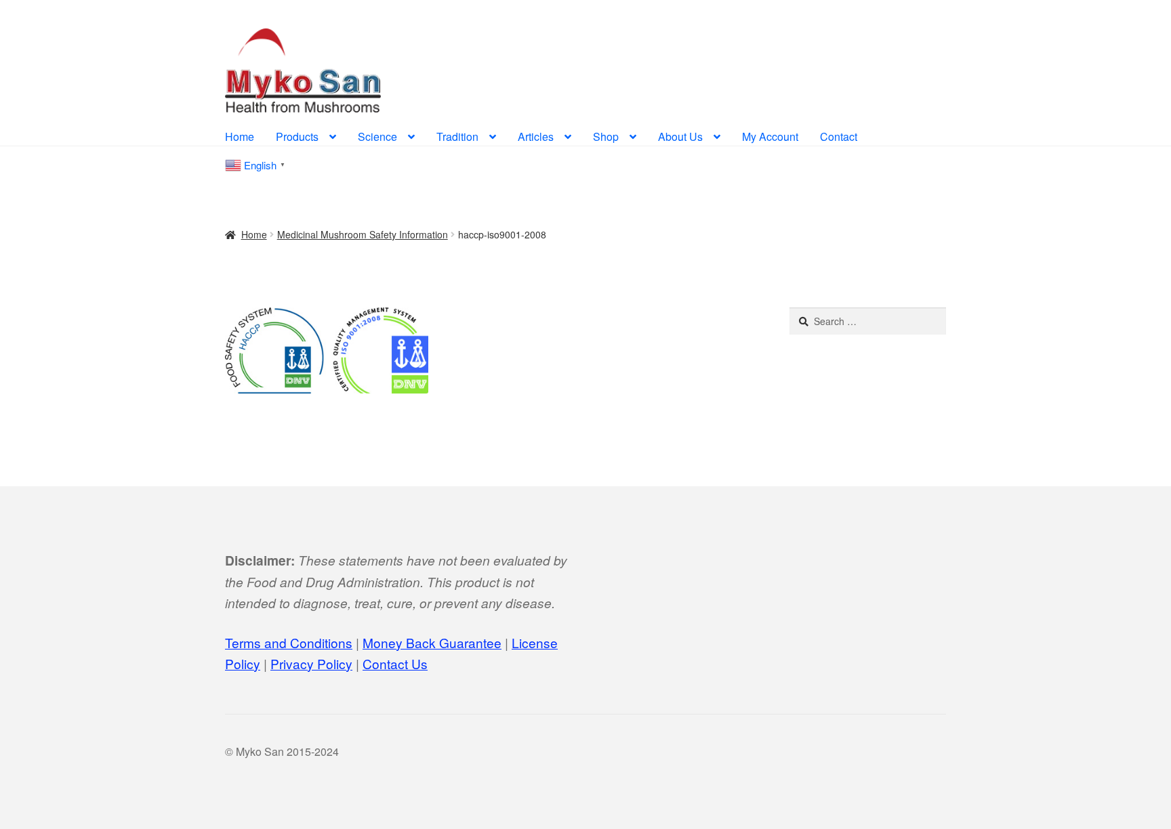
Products (297, 136)
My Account (770, 136)
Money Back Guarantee (432, 642)
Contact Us (395, 663)
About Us (680, 136)
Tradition (457, 136)
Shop (606, 136)
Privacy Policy (311, 663)
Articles (536, 136)
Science (377, 136)
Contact (838, 136)
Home (239, 136)
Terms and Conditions (288, 642)
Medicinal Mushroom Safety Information (362, 234)
